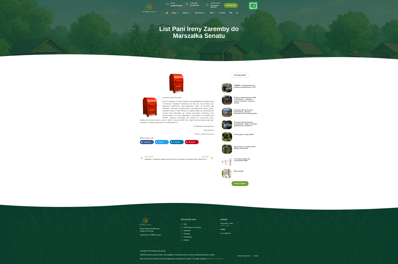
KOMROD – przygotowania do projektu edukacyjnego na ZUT (245, 86)
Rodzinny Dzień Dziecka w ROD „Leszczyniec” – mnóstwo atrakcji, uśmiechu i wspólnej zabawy (245, 100)
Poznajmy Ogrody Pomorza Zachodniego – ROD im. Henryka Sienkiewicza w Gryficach (245, 124)
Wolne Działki (238, 171)
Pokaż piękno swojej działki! (244, 134)
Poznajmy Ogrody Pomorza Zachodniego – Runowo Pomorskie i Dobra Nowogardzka (245, 111)
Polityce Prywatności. (216, 259)
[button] (147, 142)
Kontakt (222, 13)
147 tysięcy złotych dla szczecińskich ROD (242, 159)
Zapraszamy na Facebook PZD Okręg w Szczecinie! (244, 147)
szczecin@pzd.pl (225, 233)
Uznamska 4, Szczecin (215, 6)
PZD (230, 13)
